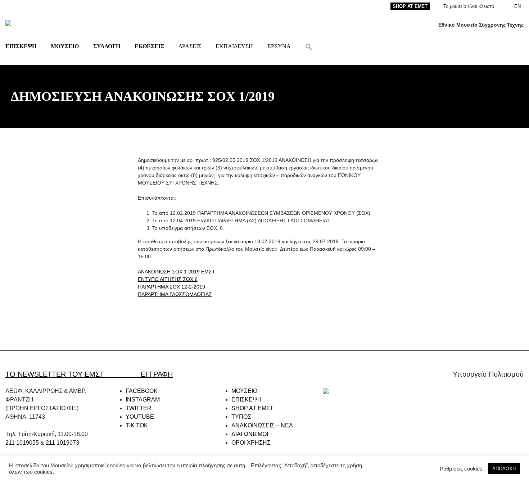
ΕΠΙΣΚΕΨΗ (20, 46)
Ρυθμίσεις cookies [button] (461, 469)
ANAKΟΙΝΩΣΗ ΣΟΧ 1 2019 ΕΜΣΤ (176, 271)
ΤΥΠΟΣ (241, 417)
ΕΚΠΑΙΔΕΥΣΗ (234, 46)
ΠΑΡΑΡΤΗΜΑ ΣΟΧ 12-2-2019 (171, 287)
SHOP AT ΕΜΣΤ (410, 6)
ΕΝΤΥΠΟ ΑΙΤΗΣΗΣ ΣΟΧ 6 (168, 279)
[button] (308, 46)
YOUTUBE (140, 417)
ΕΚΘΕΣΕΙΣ (149, 46)
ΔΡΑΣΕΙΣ (189, 46)
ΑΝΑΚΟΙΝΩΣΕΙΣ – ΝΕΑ (262, 425)
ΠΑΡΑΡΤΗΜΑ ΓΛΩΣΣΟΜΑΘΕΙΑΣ (175, 294)
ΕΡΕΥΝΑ (279, 46)
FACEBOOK (142, 391)
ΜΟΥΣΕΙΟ (65, 46)
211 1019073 (62, 443)
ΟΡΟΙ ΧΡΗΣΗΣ (251, 443)
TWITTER (139, 408)
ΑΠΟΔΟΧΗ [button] (504, 468)
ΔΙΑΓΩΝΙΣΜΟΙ (249, 434)
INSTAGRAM (143, 399)
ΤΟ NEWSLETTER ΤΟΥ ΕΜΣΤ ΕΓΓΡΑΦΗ (89, 374)
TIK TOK (137, 425)
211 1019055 (22, 443)
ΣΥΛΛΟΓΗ (106, 46)
